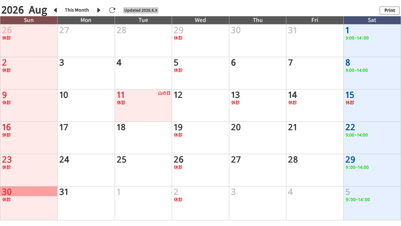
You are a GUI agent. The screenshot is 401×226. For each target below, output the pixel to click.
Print (389, 10)
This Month (77, 10)
